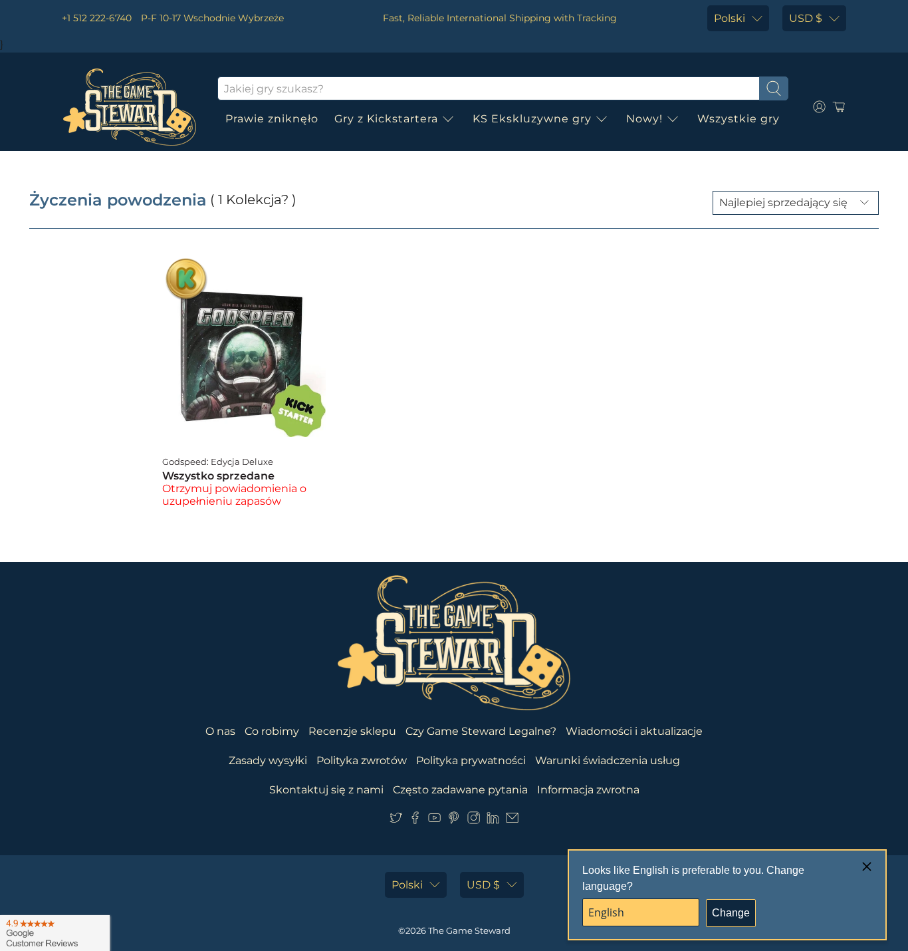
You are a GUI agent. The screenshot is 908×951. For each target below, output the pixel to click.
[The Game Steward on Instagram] (473, 820)
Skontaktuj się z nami (326, 789)
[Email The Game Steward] (512, 820)
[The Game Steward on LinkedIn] (493, 820)
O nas (220, 731)
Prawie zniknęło (271, 118)
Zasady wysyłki (268, 760)
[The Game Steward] (129, 107)
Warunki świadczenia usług (607, 760)
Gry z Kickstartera (386, 118)
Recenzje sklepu (352, 731)
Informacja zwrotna (588, 789)
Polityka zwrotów (361, 760)
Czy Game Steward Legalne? (480, 731)
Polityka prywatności (471, 760)
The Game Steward (469, 930)
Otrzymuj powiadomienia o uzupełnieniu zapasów (234, 494)
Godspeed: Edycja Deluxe (217, 461)
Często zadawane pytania (460, 789)
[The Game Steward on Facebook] (415, 820)
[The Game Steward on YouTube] (434, 820)
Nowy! (644, 118)
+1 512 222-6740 (97, 18)
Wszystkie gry (738, 118)
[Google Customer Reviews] (55, 933)
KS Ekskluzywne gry (532, 118)
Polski (729, 18)
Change (731, 912)
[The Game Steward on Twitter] (396, 820)
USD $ (805, 18)
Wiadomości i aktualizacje (634, 731)
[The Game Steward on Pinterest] (453, 820)
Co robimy (272, 731)
